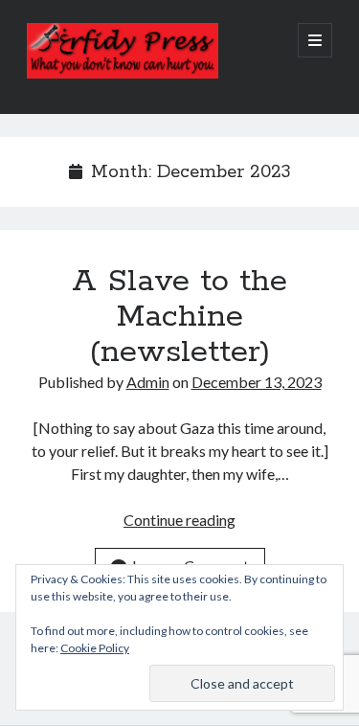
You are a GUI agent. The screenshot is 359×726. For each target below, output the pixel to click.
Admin (147, 382)
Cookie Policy (94, 648)
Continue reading (179, 519)
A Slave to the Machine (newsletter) (179, 317)
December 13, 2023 (256, 382)
